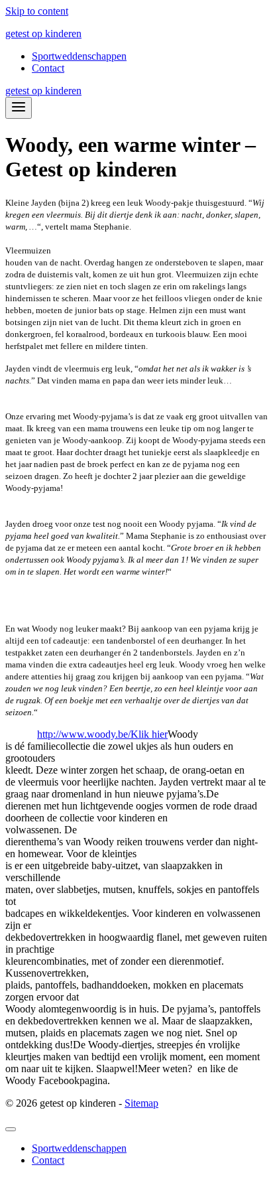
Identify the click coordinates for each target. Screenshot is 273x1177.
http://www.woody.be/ (84, 734)
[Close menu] (10, 1129)
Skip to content (36, 11)
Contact (48, 68)
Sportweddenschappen (79, 56)
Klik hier (149, 734)
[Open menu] (18, 108)
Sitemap (141, 1103)
